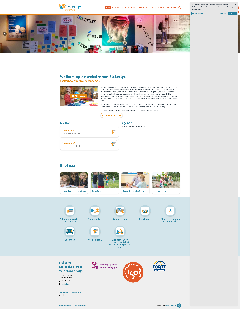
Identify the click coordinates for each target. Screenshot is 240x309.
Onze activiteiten (131, 7)
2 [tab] (118, 51)
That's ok (232, 13)
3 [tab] (119, 51)
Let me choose (197, 13)
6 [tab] (125, 51)
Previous (5, 34)
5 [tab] (123, 51)
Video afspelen (80, 96)
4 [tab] (121, 51)
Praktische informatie (147, 7)
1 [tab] (116, 51)
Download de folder (112, 115)
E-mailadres (65, 284)
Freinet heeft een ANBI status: (70, 293)
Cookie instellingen (80, 306)
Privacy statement (65, 306)
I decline (223, 13)
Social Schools (170, 306)
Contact (174, 7)
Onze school (117, 7)
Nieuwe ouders (163, 7)
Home (108, 7)
